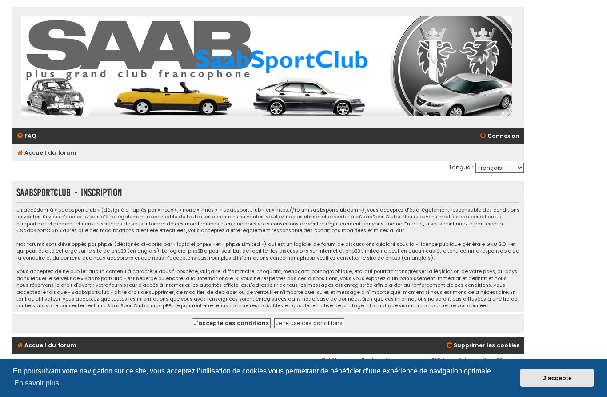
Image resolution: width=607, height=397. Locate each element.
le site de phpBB (106, 251)
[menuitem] (26, 136)
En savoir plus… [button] (40, 383)
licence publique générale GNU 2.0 (462, 244)
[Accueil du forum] (266, 67)
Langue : (461, 167)
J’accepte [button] (557, 377)
